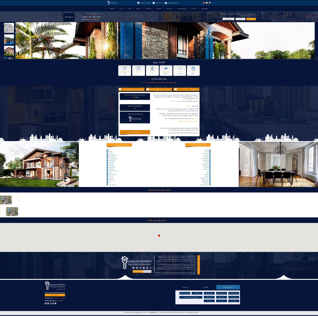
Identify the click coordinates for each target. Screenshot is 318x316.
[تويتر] (137, 268)
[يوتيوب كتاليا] (53, 303)
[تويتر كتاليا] (45, 303)
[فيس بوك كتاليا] (55, 303)
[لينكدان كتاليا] (48, 303)
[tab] (228, 287)
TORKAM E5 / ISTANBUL (145, 3)
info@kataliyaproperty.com (173, 3)
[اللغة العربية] (210, 3)
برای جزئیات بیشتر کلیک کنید (135, 114)
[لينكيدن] (144, 268)
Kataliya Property (138, 312)
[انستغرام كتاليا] (50, 303)
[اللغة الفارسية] (207, 3)
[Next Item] (312, 40)
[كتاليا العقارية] (150, 268)
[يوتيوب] (147, 268)
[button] (182, 9)
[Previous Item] (18, 40)
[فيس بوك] (133, 268)
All (124, 312)
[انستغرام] (140, 268)
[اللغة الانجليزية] (204, 3)
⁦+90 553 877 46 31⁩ (159, 3)
